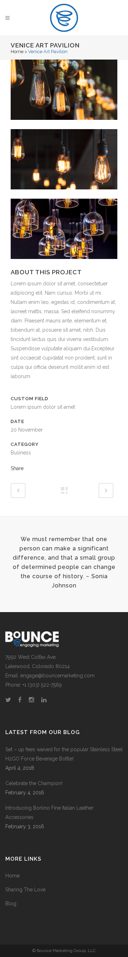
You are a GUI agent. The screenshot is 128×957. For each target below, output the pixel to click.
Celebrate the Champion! (34, 783)
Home (17, 51)
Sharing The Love (25, 889)
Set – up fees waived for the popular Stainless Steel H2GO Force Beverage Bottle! (64, 754)
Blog (10, 903)
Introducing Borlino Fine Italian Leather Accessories (49, 812)
